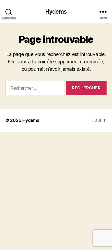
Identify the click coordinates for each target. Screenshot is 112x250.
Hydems (56, 11)
